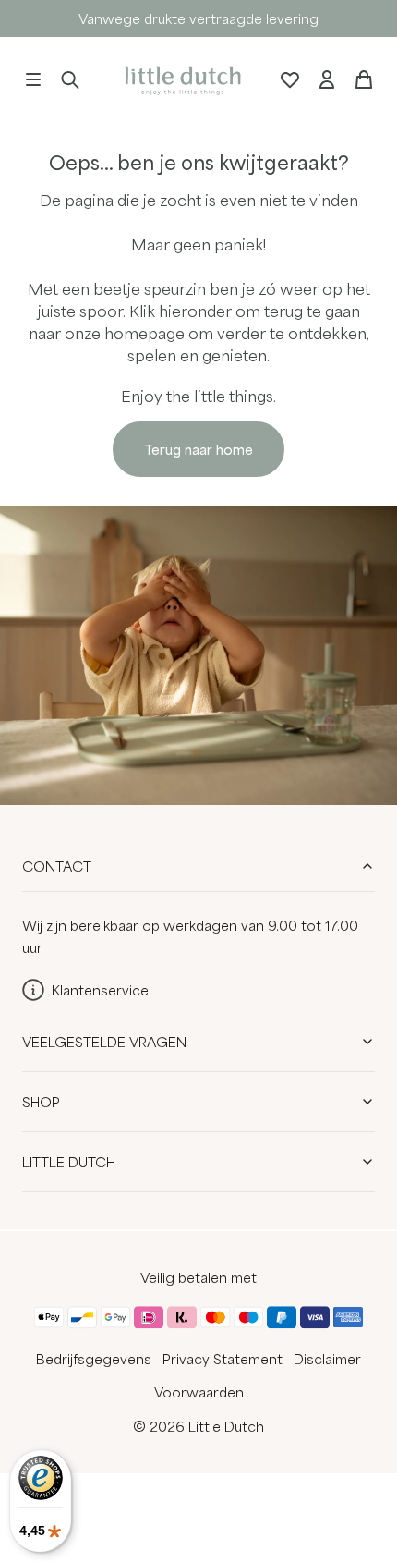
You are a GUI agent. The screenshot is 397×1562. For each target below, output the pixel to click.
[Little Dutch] (180, 79)
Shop (41, 1101)
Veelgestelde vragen (104, 1041)
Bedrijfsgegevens (93, 1358)
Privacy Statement (222, 1358)
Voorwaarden (199, 1392)
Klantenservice (100, 989)
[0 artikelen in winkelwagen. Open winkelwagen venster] (364, 79)
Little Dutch (68, 1161)
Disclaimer (327, 1358)
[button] (33, 79)
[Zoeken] (70, 79)
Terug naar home (198, 449)
